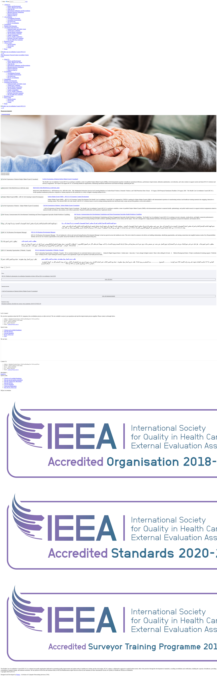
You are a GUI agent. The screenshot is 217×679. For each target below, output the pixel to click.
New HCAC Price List (10, 387)
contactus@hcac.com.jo (13, 324)
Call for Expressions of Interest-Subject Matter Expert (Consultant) (60, 179)
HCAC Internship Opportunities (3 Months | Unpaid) (49, 250)
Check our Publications (10, 386)
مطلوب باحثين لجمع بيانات (29, 241)
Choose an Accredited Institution (13, 330)
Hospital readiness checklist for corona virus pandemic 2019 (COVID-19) (21, 303)
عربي (2, 53)
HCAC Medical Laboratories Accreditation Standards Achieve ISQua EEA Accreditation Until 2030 (29, 276)
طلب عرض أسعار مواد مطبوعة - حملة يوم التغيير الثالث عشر (58, 259)
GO (26, 1)
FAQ (5, 336)
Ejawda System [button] (14, 55)
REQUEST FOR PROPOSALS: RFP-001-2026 (46, 188)
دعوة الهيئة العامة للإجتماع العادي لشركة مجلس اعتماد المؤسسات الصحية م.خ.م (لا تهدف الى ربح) (89, 223)
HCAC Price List (8, 334)
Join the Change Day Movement (12, 381)
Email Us (3, 374)
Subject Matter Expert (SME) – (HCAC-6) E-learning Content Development (68, 196)
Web (3, 1)
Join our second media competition (13, 380)
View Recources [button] (5, 55)
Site (8, 1)
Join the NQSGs (8, 331)
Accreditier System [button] (23, 55)
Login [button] (2, 56)
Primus (18, 674)
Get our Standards (9, 333)
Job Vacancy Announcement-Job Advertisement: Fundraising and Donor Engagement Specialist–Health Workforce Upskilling (108, 214)
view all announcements (108, 296)
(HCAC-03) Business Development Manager (43, 232)
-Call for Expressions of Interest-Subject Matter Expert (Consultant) (20, 291)
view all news (108, 279)
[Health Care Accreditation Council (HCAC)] (13, 52)
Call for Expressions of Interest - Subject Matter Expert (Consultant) (61, 205)
